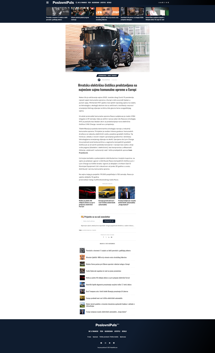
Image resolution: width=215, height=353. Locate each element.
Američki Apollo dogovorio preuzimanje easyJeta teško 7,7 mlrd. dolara (108, 284)
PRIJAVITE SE (109, 221)
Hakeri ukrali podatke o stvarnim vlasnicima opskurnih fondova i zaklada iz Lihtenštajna (110, 305)
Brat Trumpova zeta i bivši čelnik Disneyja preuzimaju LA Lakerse (107, 291)
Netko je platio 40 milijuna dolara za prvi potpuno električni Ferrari (87, 204)
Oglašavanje (123, 337)
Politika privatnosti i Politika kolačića (109, 337)
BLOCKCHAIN (95, 2)
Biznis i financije (112, 75)
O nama (160, 2)
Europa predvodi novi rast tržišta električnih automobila (107, 203)
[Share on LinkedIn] (109, 237)
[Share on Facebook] (103, 237)
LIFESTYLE (103, 2)
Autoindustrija (102, 75)
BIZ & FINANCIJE (82, 2)
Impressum (95, 337)
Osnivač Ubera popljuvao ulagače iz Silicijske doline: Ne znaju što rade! (155, 18)
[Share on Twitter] (106, 237)
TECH (89, 2)
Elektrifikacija (86, 230)
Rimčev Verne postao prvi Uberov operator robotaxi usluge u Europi (108, 264)
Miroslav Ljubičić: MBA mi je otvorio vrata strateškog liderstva (106, 257)
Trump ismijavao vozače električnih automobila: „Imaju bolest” (127, 203)
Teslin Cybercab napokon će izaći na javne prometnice (103, 271)
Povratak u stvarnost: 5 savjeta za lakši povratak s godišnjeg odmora (56, 18)
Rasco (94, 230)
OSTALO (109, 2)
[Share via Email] (111, 237)
